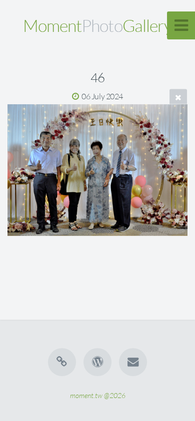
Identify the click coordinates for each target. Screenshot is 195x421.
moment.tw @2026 (98, 395)
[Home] (62, 362)
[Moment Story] (98, 362)
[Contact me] (133, 362)
